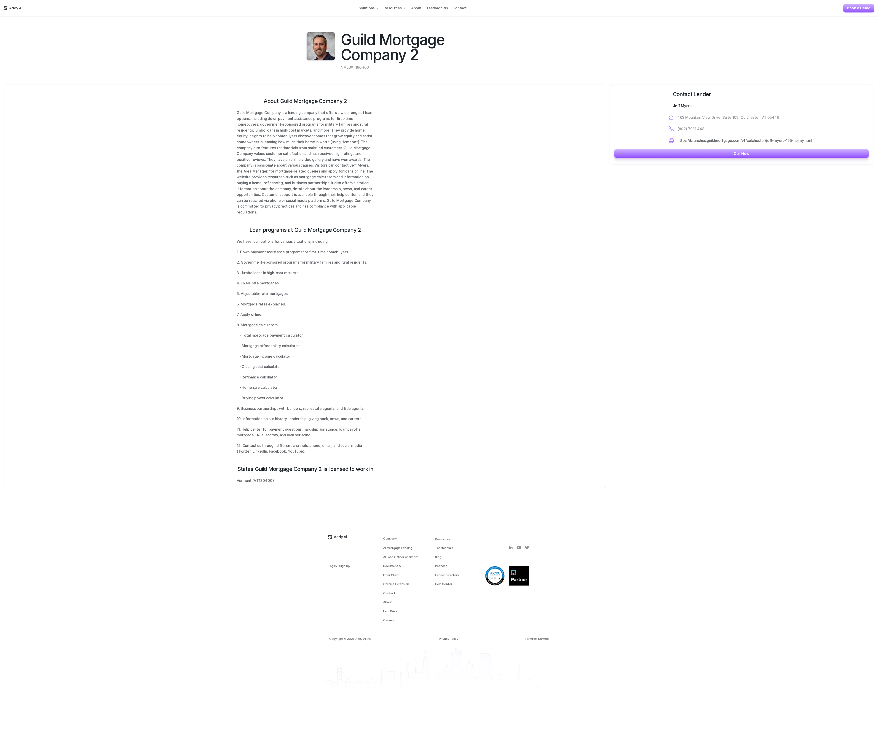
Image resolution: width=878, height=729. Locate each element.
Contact (389, 593)
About (387, 602)
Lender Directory (447, 575)
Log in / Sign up (339, 566)
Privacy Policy (448, 638)
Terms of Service (537, 638)
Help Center (443, 584)
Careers (389, 620)
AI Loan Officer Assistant (401, 557)
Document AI (392, 566)
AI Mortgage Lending (397, 548)
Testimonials (444, 548)
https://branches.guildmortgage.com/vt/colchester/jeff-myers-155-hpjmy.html (744, 140)
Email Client (391, 575)
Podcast (441, 566)
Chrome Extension (396, 584)
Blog (438, 557)
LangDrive (390, 611)
